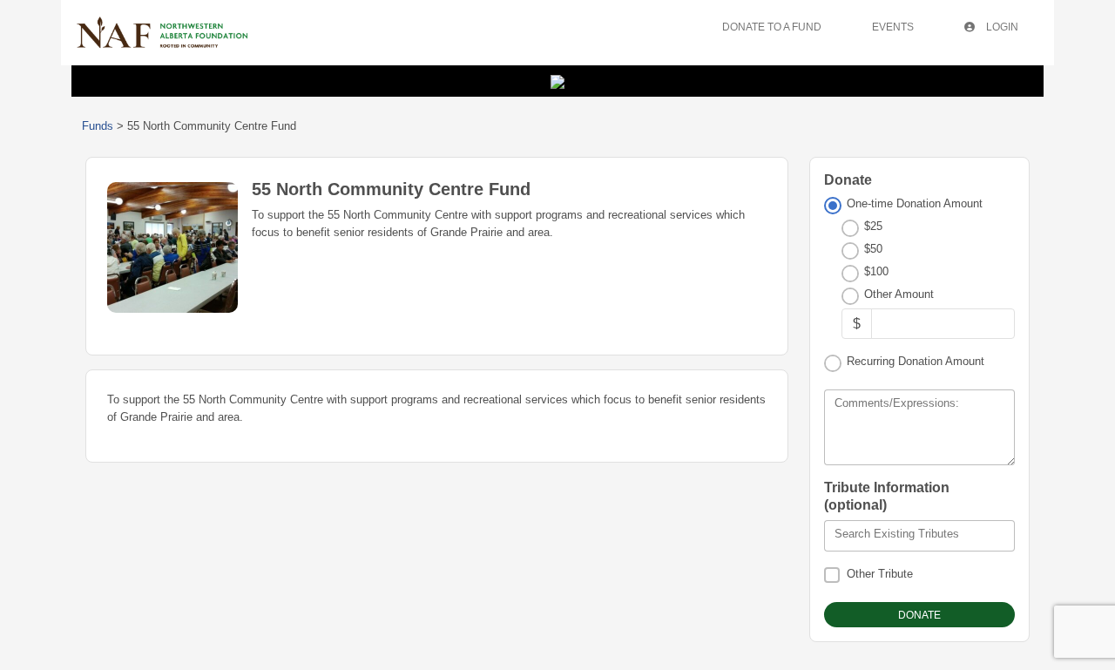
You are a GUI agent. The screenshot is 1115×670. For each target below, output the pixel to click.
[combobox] (919, 536)
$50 (873, 248)
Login (1000, 27)
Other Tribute (880, 573)
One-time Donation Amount (915, 203)
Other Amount (899, 294)
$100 (876, 271)
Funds (97, 125)
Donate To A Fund (771, 27)
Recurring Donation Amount (915, 361)
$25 (873, 226)
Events (893, 27)
